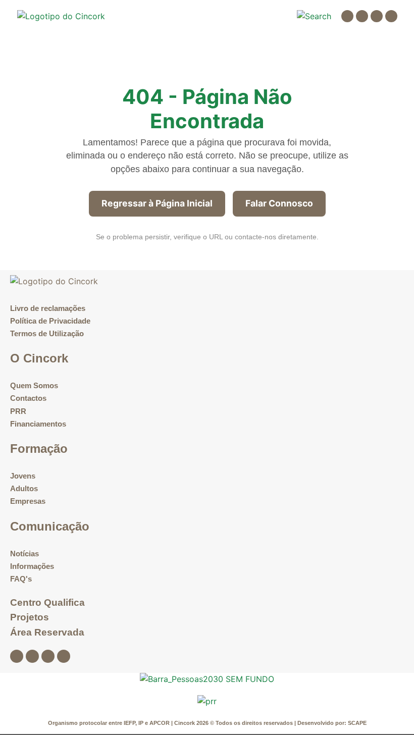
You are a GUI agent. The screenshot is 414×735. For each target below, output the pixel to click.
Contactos (28, 398)
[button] (274, 16)
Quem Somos (34, 385)
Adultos (24, 488)
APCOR (160, 723)
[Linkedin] (377, 16)
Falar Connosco (279, 203)
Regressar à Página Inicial (157, 203)
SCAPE (357, 723)
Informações (32, 566)
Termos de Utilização (47, 333)
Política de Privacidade (50, 321)
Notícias (24, 553)
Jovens (22, 475)
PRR (18, 411)
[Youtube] (391, 16)
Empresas (27, 501)
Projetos (29, 617)
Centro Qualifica (47, 602)
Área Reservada (47, 632)
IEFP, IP (133, 723)
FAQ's (21, 578)
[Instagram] (362, 16)
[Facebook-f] (347, 16)
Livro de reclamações (47, 308)
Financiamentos (38, 423)
